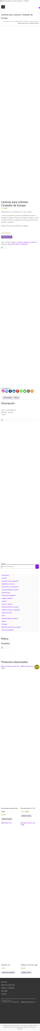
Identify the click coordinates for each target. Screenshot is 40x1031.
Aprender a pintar (13, 244)
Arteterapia (24, 244)
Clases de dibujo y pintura (10, 589)
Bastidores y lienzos (8, 584)
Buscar (3, 563)
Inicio (9, 21)
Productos (26, 21)
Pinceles (4, 624)
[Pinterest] (17, 391)
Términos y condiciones (8, 988)
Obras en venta (7, 612)
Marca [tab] (16, 397)
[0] (38, 8)
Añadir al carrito (6, 237)
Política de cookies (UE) (8, 985)
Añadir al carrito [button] (6, 819)
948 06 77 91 (7, 1002)
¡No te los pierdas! (7, 630)
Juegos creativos (7, 598)
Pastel (4, 621)
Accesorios (5, 575)
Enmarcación (6, 592)
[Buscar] (37, 566)
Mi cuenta (4, 982)
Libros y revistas (7, 604)
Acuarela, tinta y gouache (10, 581)
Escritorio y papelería (9, 595)
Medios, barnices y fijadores (11, 610)
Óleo (3, 615)
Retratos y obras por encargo (11, 627)
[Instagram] (3, 391)
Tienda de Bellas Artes (17, 21)
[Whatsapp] (21, 391)
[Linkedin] (14, 391)
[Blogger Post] (28, 391)
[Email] (24, 391)
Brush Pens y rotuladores (10, 587)
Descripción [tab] (8, 397)
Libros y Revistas (34, 21)
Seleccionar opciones (8, 972)
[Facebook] (6, 391)
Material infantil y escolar (10, 607)
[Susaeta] (6, 317)
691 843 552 (15, 1002)
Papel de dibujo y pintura (10, 618)
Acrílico (4, 578)
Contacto (4, 994)
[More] (32, 391)
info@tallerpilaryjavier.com (28, 1002)
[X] (10, 391)
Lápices (4, 601)
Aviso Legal (4, 991)
